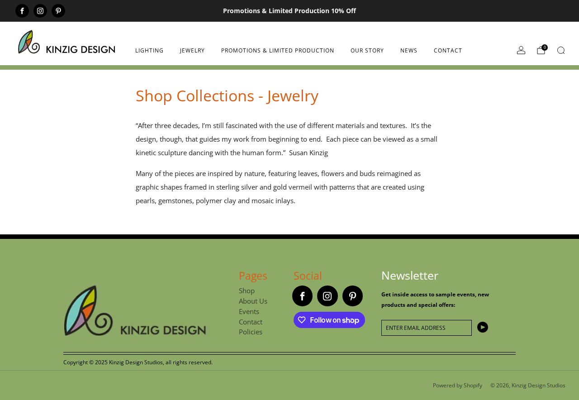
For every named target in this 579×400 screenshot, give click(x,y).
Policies (250, 331)
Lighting (149, 50)
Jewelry (192, 50)
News (409, 50)
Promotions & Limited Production (277, 50)
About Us (253, 300)
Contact (448, 50)
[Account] (521, 50)
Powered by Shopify (457, 385)
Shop (247, 290)
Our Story (367, 50)
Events (249, 311)
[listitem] (289, 11)
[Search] (560, 50)
